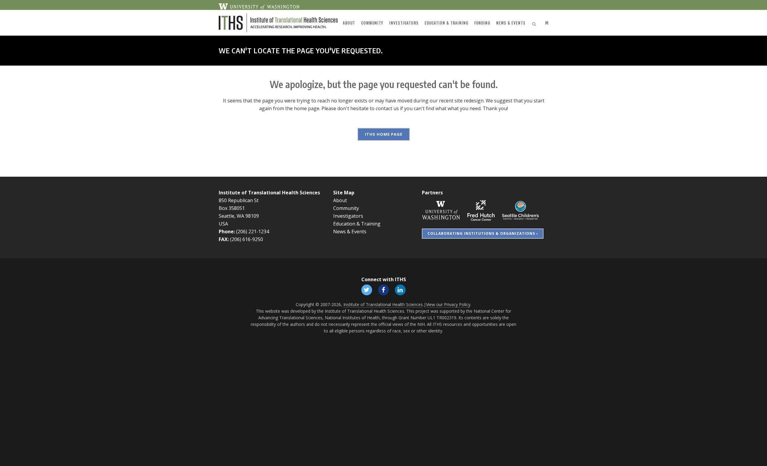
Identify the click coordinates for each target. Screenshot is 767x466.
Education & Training (357, 223)
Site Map (343, 192)
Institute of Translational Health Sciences (269, 192)
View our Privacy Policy (448, 304)
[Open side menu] (545, 23)
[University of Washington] (441, 210)
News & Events (349, 231)
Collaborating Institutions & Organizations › (483, 233)
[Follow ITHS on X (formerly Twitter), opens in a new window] (367, 289)
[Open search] (535, 23)
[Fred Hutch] (481, 210)
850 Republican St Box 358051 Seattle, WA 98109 (239, 208)
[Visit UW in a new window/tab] (259, 6)
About (340, 200)
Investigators (348, 216)
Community (346, 208)
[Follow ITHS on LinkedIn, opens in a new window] (400, 289)
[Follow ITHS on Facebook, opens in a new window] (383, 289)
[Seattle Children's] (520, 210)
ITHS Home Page (383, 134)
